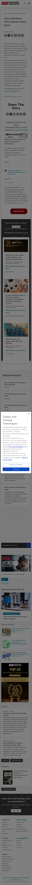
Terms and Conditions (15, 447)
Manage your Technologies (16, 464)
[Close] (29, 414)
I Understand (16, 469)
